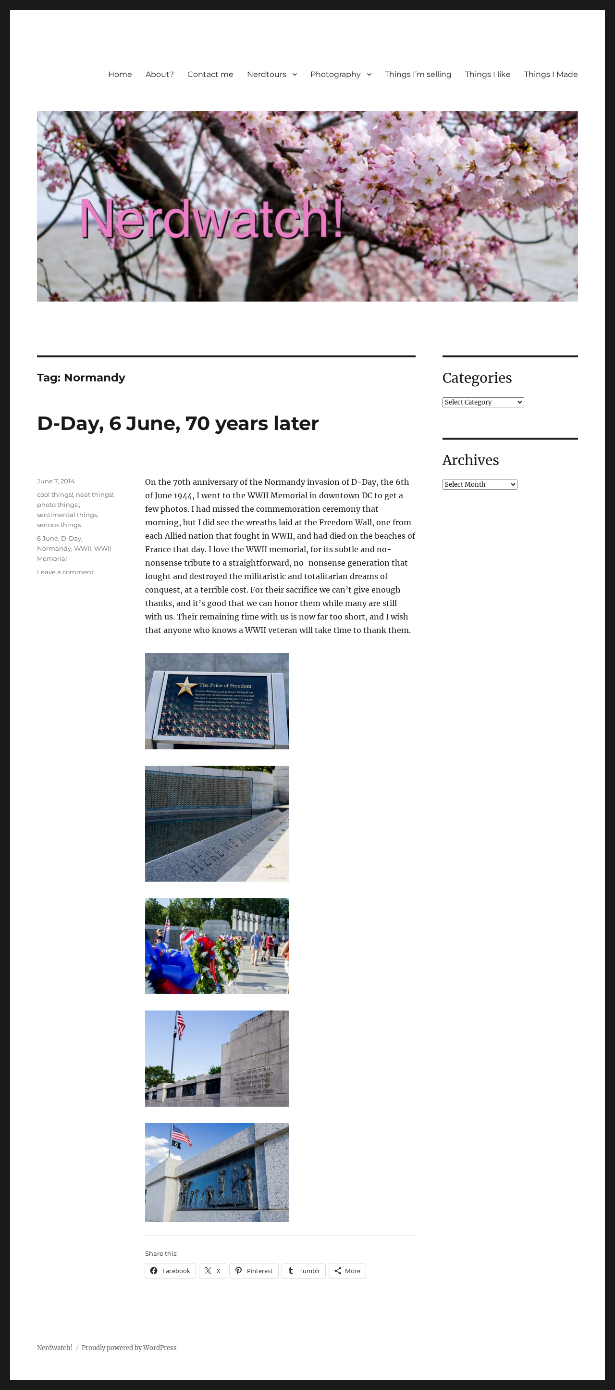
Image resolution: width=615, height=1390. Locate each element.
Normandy (54, 548)
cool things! (55, 494)
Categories (477, 378)
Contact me (210, 74)
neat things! (94, 494)
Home (120, 74)
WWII (82, 548)
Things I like (488, 74)
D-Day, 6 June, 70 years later (178, 423)
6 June (47, 538)
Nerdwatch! (55, 1348)
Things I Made (551, 74)
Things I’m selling (418, 74)
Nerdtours (266, 74)
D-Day (71, 538)
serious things (59, 525)
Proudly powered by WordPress (129, 1348)
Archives (471, 460)
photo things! (58, 504)
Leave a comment (65, 572)
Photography (335, 74)
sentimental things (67, 514)
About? (160, 74)
